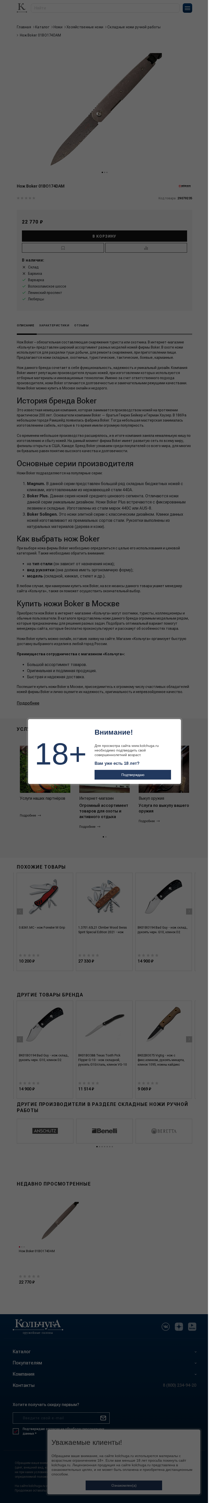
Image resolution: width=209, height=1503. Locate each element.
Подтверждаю (133, 775)
